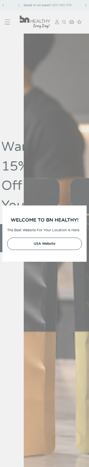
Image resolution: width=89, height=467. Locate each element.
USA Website (44, 243)
